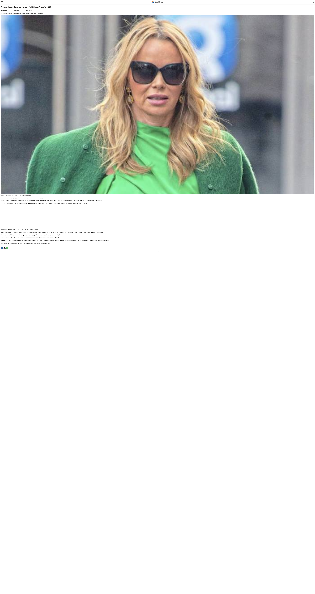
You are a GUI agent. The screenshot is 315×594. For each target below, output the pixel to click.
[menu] (1, 2)
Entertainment (4, 10)
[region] (157, 217)
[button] (2, 248)
